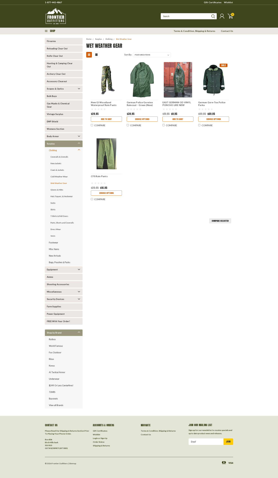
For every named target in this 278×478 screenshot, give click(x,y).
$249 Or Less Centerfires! (61, 385)
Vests (53, 236)
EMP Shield (52, 121)
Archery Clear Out (56, 74)
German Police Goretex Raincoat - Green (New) (140, 104)
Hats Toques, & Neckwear (62, 196)
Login (95, 438)
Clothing (53, 150)
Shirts (53, 209)
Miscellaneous (54, 291)
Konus (52, 365)
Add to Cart (106, 119)
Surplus (51, 143)
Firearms (51, 41)
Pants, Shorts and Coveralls (62, 222)
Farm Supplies (54, 306)
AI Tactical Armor (57, 372)
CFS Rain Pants (99, 176)
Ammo (50, 277)
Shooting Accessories (58, 284)
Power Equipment (56, 314)
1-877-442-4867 (53, 2)
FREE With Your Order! (58, 321)
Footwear (53, 242)
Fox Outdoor (55, 352)
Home (89, 39)
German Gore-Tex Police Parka (212, 104)
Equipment (52, 269)
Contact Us (227, 31)
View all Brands (56, 405)
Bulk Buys (52, 96)
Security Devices (55, 299)
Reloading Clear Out (57, 48)
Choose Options (142, 119)
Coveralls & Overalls (59, 157)
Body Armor (53, 136)
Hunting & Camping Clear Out (60, 65)
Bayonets (53, 398)
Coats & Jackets (57, 170)
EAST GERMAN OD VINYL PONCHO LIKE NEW (176, 104)
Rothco (52, 339)
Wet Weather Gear (59, 183)
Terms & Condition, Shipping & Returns (194, 31)
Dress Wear (56, 229)
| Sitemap (72, 463)
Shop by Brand (54, 332)
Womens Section (55, 129)
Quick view (106, 80)
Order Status (98, 442)
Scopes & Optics (55, 88)
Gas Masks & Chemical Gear (58, 105)
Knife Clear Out (55, 56)
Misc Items (54, 249)
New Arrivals (55, 255)
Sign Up (104, 438)
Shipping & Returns (101, 445)
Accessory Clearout (57, 81)
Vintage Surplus (55, 114)
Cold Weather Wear (59, 176)
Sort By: (128, 54)
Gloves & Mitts (57, 190)
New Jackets (56, 163)
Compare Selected (220, 220)
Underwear (54, 379)
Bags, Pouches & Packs (59, 262)
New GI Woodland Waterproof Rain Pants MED (103, 105)
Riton (51, 359)
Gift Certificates (213, 2)
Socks (53, 203)
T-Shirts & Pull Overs (59, 216)
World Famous (56, 346)
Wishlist (228, 2)
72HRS (52, 392)
